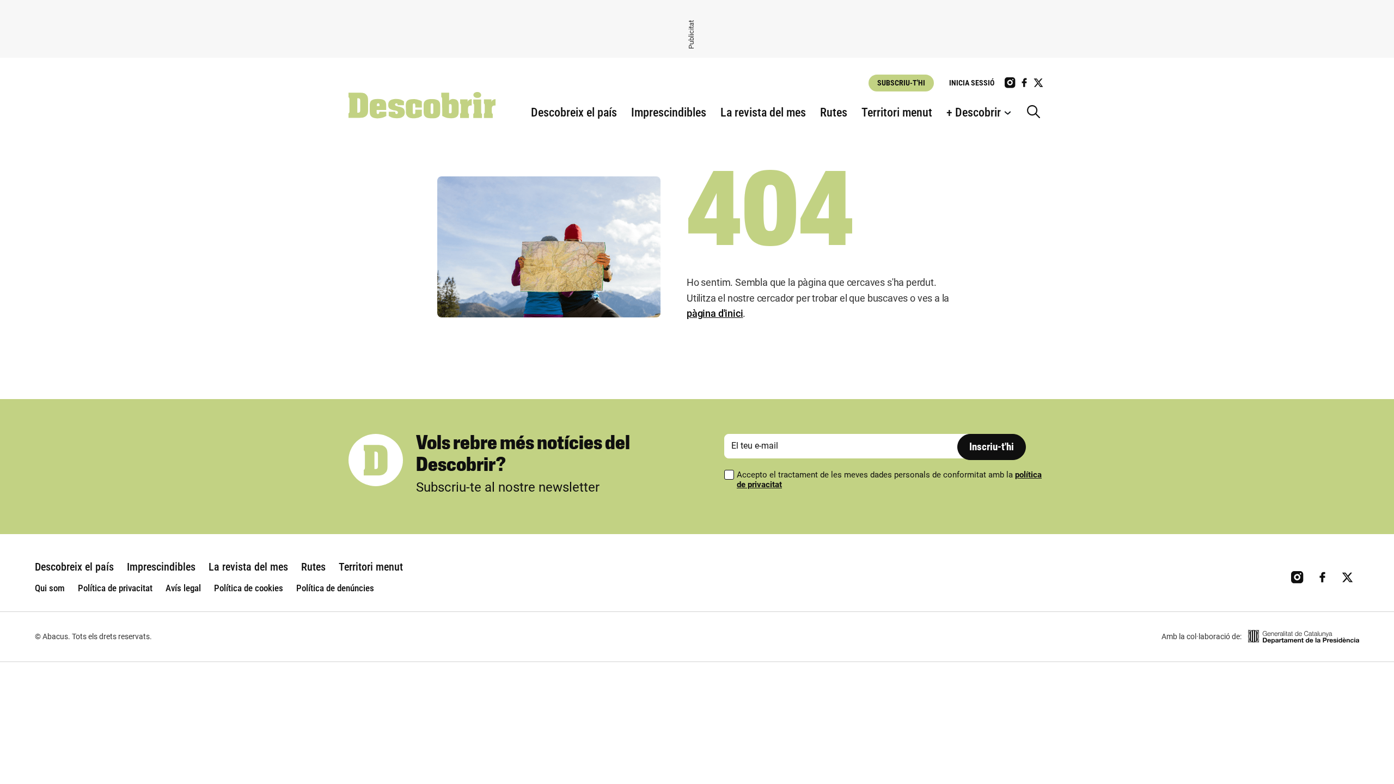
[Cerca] (1036, 112)
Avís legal (183, 588)
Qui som (50, 588)
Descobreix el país (574, 112)
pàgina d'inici (715, 313)
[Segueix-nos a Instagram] (1010, 83)
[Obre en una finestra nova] (1303, 636)
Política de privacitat (115, 588)
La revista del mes (763, 112)
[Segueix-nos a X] (1038, 83)
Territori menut (896, 112)
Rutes (833, 112)
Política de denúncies (335, 588)
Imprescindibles (668, 112)
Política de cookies (248, 588)
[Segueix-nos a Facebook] (1024, 83)
